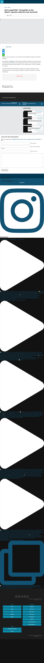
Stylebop (12, 61)
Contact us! (22, 182)
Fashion (31, 619)
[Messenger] (22, 53)
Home (6, 7)
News (9, 7)
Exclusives (32, 609)
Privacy (12, 631)
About (12, 609)
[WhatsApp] (22, 55)
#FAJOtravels (31, 616)
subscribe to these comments (33, 139)
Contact (12, 616)
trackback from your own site (18, 139)
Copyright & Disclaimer (12, 628)
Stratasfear (40, 599)
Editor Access (31, 611)
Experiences (32, 614)
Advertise (12, 614)
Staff (12, 611)
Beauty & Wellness (31, 624)
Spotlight (31, 606)
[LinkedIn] (22, 50)
